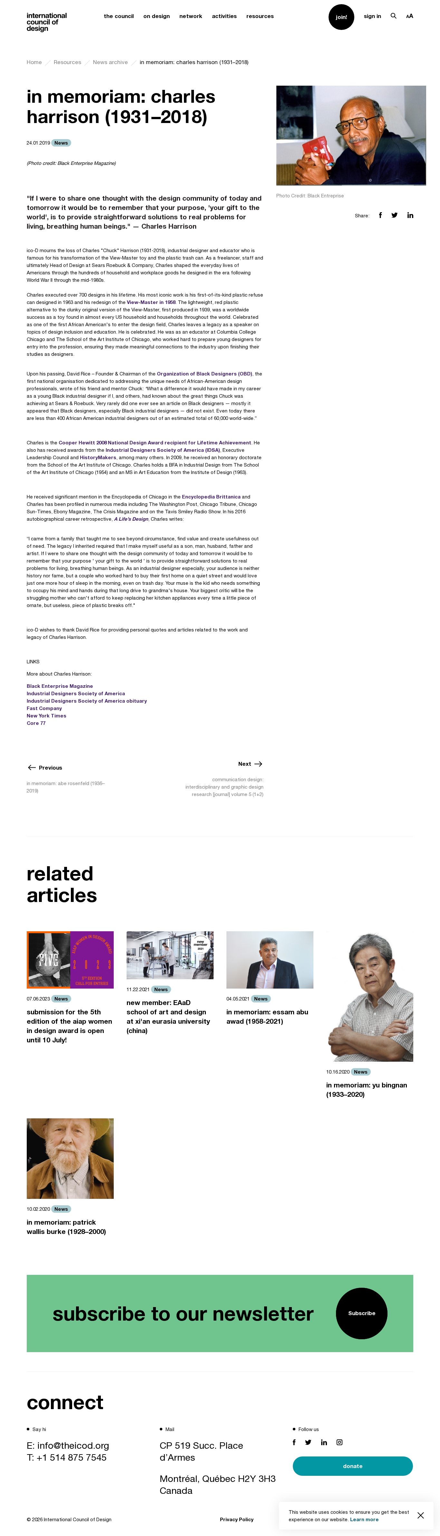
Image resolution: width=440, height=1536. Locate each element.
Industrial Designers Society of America (76, 693)
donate (353, 1466)
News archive (110, 62)
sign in (372, 16)
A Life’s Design (131, 519)
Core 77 (36, 723)
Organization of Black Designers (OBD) (204, 373)
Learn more (364, 1519)
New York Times (46, 715)
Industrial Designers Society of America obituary (87, 701)
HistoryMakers (98, 457)
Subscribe (362, 1313)
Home (34, 62)
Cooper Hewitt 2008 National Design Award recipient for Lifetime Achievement (155, 442)
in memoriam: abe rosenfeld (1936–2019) (66, 787)
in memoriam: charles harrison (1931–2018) (194, 62)
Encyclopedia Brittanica (211, 496)
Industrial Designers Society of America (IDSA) (163, 450)
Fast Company (44, 708)
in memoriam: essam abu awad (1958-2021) (267, 1016)
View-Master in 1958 (151, 302)
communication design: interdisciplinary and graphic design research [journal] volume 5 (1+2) (224, 787)
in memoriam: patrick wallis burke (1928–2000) (66, 1227)
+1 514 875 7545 (72, 1457)
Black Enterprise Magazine (60, 686)
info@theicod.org (73, 1445)
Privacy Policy (236, 1519)
